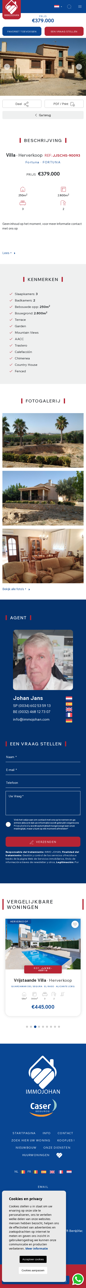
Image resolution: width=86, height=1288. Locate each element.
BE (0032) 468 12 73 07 (31, 711)
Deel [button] (18, 104)
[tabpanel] (43, 967)
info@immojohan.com (31, 719)
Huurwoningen (36, 1155)
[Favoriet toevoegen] (75, 924)
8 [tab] (55, 1027)
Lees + (7, 253)
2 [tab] (31, 1027)
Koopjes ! (66, 1140)
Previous (7, 67)
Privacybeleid (21, 825)
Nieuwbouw (26, 1147)
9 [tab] (59, 1027)
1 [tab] (27, 1027)
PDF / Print (61, 104)
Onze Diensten (56, 1147)
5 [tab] (43, 1027)
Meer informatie (36, 1248)
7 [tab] (51, 1027)
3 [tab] (35, 1027)
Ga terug (44, 115)
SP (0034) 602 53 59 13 (32, 705)
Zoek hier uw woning (30, 1140)
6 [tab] (47, 1027)
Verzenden (45, 842)
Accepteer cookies (33, 1259)
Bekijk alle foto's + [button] (14, 589)
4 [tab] (39, 1027)
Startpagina (24, 1133)
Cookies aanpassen (33, 1270)
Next (79, 67)
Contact (65, 1133)
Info (47, 1133)
